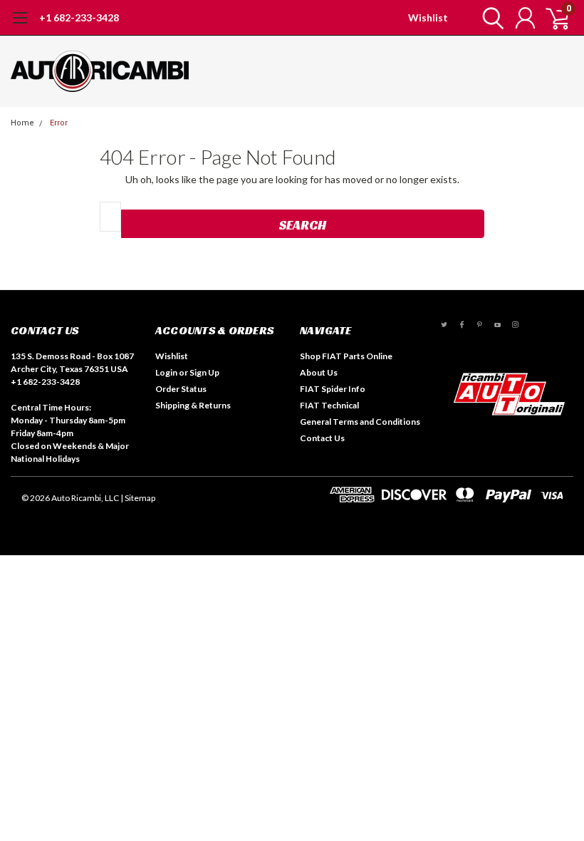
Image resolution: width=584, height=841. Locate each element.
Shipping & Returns (193, 405)
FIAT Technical (329, 405)
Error (59, 123)
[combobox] (110, 217)
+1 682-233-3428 (79, 17)
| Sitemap (137, 497)
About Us (319, 372)
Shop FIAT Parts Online (346, 356)
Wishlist (428, 17)
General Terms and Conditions (360, 421)
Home (22, 123)
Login (166, 372)
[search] (489, 18)
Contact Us (322, 438)
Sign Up (204, 372)
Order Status (181, 388)
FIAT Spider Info (332, 388)
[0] (552, 18)
